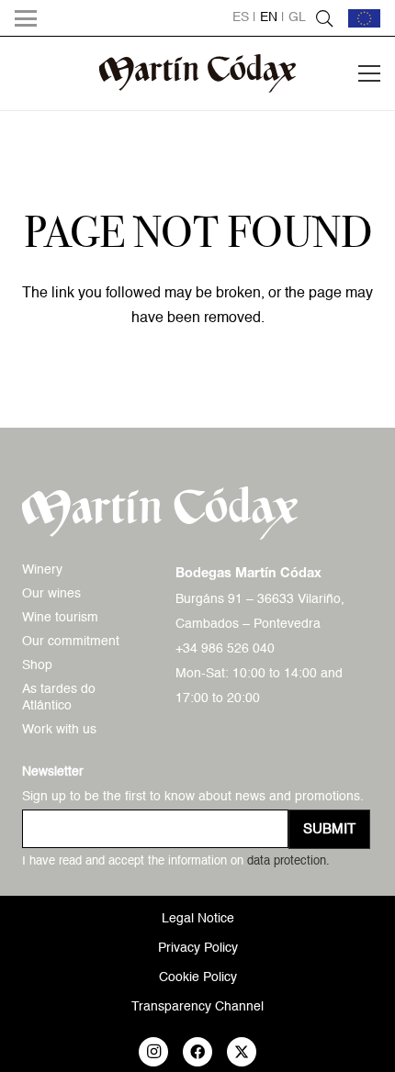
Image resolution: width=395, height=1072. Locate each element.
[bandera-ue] (364, 18)
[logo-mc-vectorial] (198, 73)
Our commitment (70, 641)
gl (297, 17)
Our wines (51, 593)
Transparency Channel (197, 1006)
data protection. (288, 861)
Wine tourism (60, 617)
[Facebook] (197, 1051)
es (240, 17)
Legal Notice (198, 918)
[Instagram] (153, 1051)
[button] (26, 18)
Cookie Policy (198, 977)
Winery (42, 570)
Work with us (59, 729)
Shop (37, 665)
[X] (241, 1051)
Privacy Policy (198, 948)
